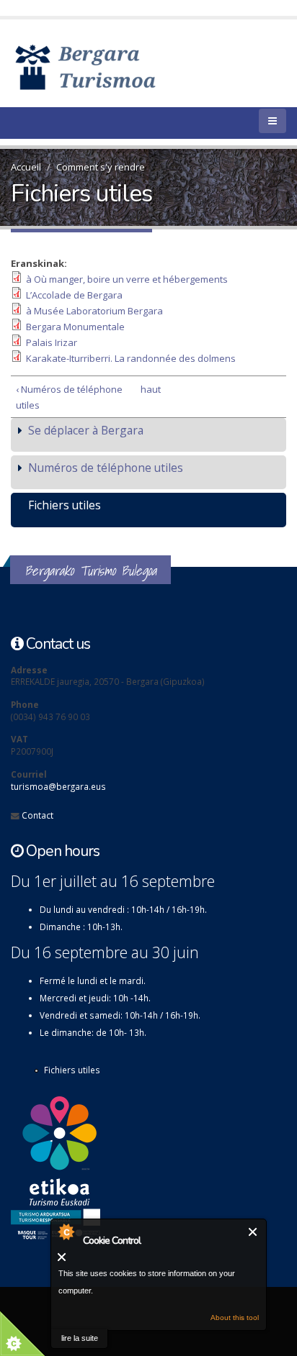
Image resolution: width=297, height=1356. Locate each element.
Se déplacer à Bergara (85, 430)
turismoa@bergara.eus (58, 786)
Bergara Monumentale (75, 326)
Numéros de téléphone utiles (105, 467)
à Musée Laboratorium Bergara (94, 310)
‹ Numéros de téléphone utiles (69, 397)
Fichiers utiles (64, 505)
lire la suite (79, 1338)
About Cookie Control (65, 1231)
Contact (37, 815)
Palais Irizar (51, 342)
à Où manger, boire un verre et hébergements (127, 279)
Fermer (253, 1232)
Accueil (26, 166)
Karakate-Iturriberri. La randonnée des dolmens (131, 358)
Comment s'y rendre (100, 166)
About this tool (234, 1317)
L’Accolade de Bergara (74, 294)
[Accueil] (106, 66)
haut (146, 389)
